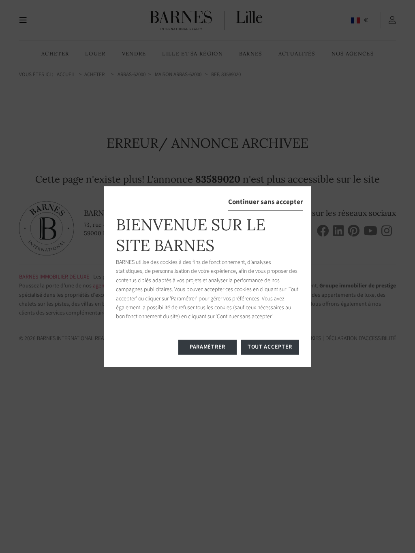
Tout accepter (270, 347)
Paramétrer (207, 347)
